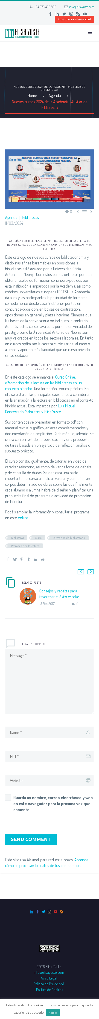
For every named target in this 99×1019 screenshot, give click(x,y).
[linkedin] (31, 911)
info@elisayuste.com (81, 7)
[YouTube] (85, 14)
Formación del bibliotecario (69, 538)
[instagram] (49, 911)
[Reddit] (42, 559)
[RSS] (78, 14)
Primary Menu (90, 33)
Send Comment (31, 839)
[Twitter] (64, 14)
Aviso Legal (49, 978)
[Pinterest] (22, 559)
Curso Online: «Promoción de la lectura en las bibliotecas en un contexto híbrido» (43, 382)
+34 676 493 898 (45, 7)
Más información (72, 1012)
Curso (38, 538)
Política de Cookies (49, 989)
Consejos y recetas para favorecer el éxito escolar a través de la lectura (59, 596)
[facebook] (37, 911)
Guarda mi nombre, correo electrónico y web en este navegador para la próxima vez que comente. (53, 803)
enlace (23, 517)
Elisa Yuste (52, 411)
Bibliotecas (30, 217)
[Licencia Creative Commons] (49, 947)
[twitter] (43, 911)
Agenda (11, 217)
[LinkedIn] (57, 14)
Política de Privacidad (49, 983)
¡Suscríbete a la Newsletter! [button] (74, 19)
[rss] (61, 911)
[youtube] (55, 911)
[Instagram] (71, 14)
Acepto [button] (53, 1012)
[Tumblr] (29, 559)
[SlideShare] (91, 14)
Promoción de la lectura (25, 546)
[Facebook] (50, 14)
